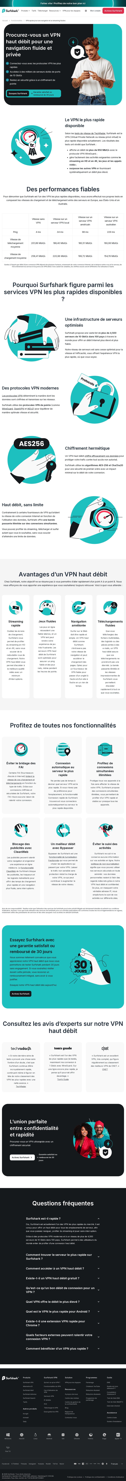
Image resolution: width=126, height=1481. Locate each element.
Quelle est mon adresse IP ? (112, 1387)
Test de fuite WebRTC (115, 1402)
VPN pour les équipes (71, 11)
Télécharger (43, 11)
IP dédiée (47, 1400)
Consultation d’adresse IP (111, 1393)
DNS (108, 1382)
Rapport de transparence (70, 1413)
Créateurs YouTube (93, 1386)
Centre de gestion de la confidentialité (72, 1403)
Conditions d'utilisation (116, 1477)
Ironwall (26, 1417)
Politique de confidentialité (95, 1477)
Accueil (5, 21)
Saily (24, 1421)
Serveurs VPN (49, 1396)
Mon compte (95, 11)
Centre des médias (72, 1398)
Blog (66, 1408)
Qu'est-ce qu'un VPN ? (52, 1382)
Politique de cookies (74, 1477)
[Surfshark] (10, 11)
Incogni (25, 1414)
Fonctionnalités (16, 21)
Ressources (54, 11)
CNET (105, 1069)
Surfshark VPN (28, 1382)
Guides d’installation (114, 1421)
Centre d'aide (112, 1417)
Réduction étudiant (93, 1390)
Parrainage (90, 1382)
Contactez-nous (71, 1417)
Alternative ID (28, 1386)
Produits (24, 11)
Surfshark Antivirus (29, 1394)
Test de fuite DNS (113, 1398)
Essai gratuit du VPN (51, 1412)
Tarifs (34, 11)
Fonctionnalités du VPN (52, 1386)
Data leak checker (113, 1406)
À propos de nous (71, 1394)
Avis (45, 1404)
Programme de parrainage (91, 1399)
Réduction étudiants (93, 1394)
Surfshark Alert (28, 1390)
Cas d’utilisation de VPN (51, 1391)
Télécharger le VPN (51, 1408)
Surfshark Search (29, 1398)
